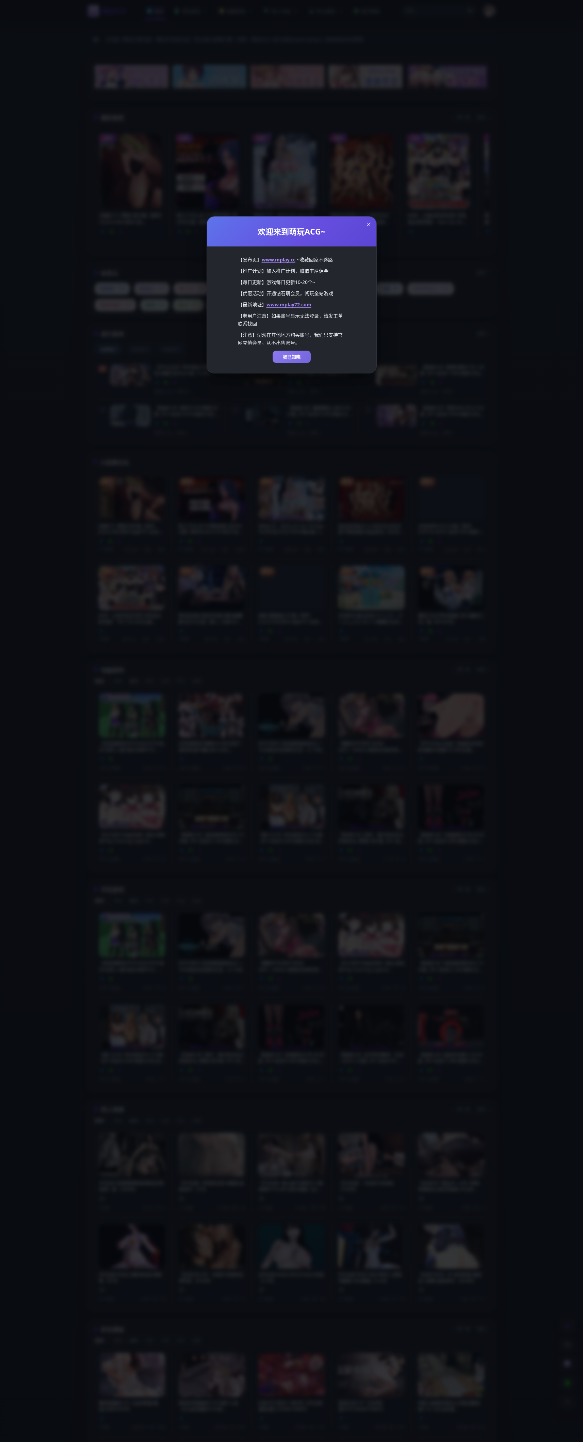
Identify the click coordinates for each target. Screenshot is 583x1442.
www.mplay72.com (288, 304)
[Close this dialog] (369, 224)
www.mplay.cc (278, 259)
